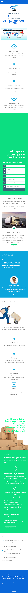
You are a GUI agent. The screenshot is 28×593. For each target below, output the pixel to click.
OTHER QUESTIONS (10, 528)
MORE (14, 245)
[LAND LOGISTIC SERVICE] (14, 220)
